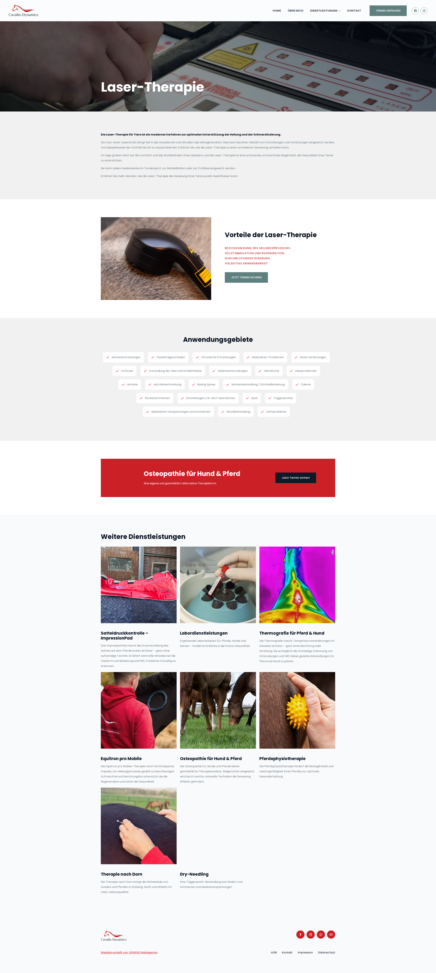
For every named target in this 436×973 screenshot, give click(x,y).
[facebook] (300, 934)
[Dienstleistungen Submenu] (340, 10)
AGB (274, 952)
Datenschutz (326, 952)
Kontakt (354, 11)
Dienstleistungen (323, 11)
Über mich (295, 11)
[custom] (321, 934)
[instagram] (311, 934)
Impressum (305, 952)
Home (277, 11)
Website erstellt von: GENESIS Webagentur (129, 952)
